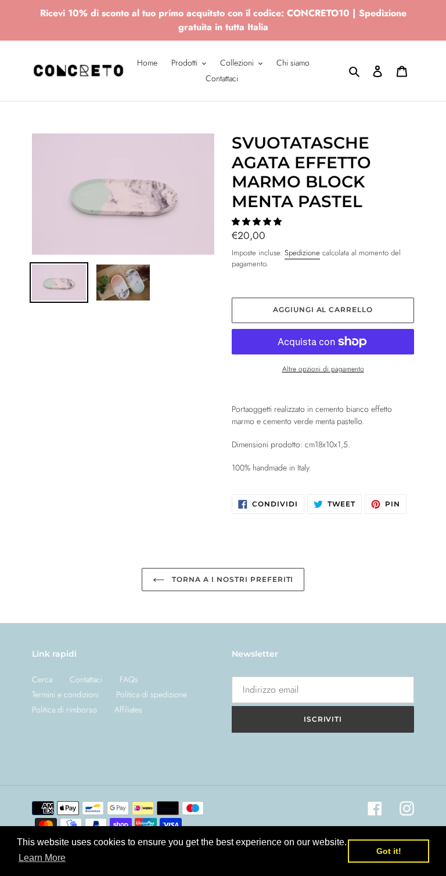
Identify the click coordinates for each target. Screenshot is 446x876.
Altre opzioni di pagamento (323, 369)
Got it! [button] (388, 851)
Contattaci (86, 679)
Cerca (42, 679)
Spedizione (302, 252)
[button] (258, 221)
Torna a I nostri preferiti (232, 579)
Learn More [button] (42, 858)
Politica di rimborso (64, 709)
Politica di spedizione (151, 694)
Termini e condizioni (65, 694)
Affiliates (128, 709)
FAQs (129, 679)
